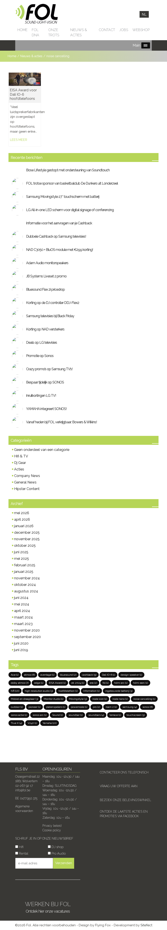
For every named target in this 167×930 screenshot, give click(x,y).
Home (22, 30)
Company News (27, 476)
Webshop (141, 30)
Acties (19, 469)
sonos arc (40, 715)
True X (16, 723)
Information (91, 690)
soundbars (96, 715)
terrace (115, 715)
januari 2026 (23, 526)
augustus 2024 (26, 591)
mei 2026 (21, 513)
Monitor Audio (53, 698)
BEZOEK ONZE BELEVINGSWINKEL (125, 800)
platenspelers (55, 706)
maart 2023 (23, 624)
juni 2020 (21, 643)
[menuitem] (144, 14)
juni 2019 (21, 650)
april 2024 (22, 611)
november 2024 (27, 578)
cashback (89, 674)
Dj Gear (20, 463)
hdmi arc (120, 682)
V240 (32, 723)
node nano (120, 698)
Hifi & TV (21, 456)
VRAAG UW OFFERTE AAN (118, 786)
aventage (47, 674)
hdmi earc (140, 682)
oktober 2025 (25, 545)
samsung (129, 706)
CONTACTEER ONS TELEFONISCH (124, 772)
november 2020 (27, 630)
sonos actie (19, 715)
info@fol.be (22, 790)
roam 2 (111, 706)
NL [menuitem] (144, 14)
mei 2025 (21, 559)
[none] (144, 14)
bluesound (68, 674)
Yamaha (50, 723)
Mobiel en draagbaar (24, 698)
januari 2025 (23, 572)
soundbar (75, 715)
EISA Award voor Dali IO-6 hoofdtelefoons (23, 94)
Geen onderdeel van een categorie (41, 450)
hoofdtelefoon (68, 690)
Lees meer (18, 140)
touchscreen (136, 715)
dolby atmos (19, 682)
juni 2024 (21, 598)
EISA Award (57, 682)
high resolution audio (39, 690)
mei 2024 (21, 604)
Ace (14, 674)
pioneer (34, 706)
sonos (147, 706)
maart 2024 (23, 617)
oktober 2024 (25, 585)
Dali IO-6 (108, 674)
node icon (99, 698)
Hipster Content (27, 489)
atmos (29, 674)
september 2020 (27, 637)
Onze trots (53, 32)
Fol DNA (35, 32)
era (93, 682)
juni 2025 (21, 552)
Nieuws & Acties (78, 32)
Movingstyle (78, 698)
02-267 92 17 (24, 785)
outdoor (17, 706)
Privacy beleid (52, 825)
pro (96, 706)
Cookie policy (51, 830)
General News (25, 482)
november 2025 (27, 539)
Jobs (123, 30)
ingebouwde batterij (118, 690)
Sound (57, 715)
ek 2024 (77, 682)
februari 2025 (24, 565)
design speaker (131, 674)
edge (38, 682)
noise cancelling (144, 698)
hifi (15, 690)
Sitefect (146, 925)
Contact (107, 30)
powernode (79, 706)
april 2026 (22, 519)
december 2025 (27, 532)
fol (106, 682)
